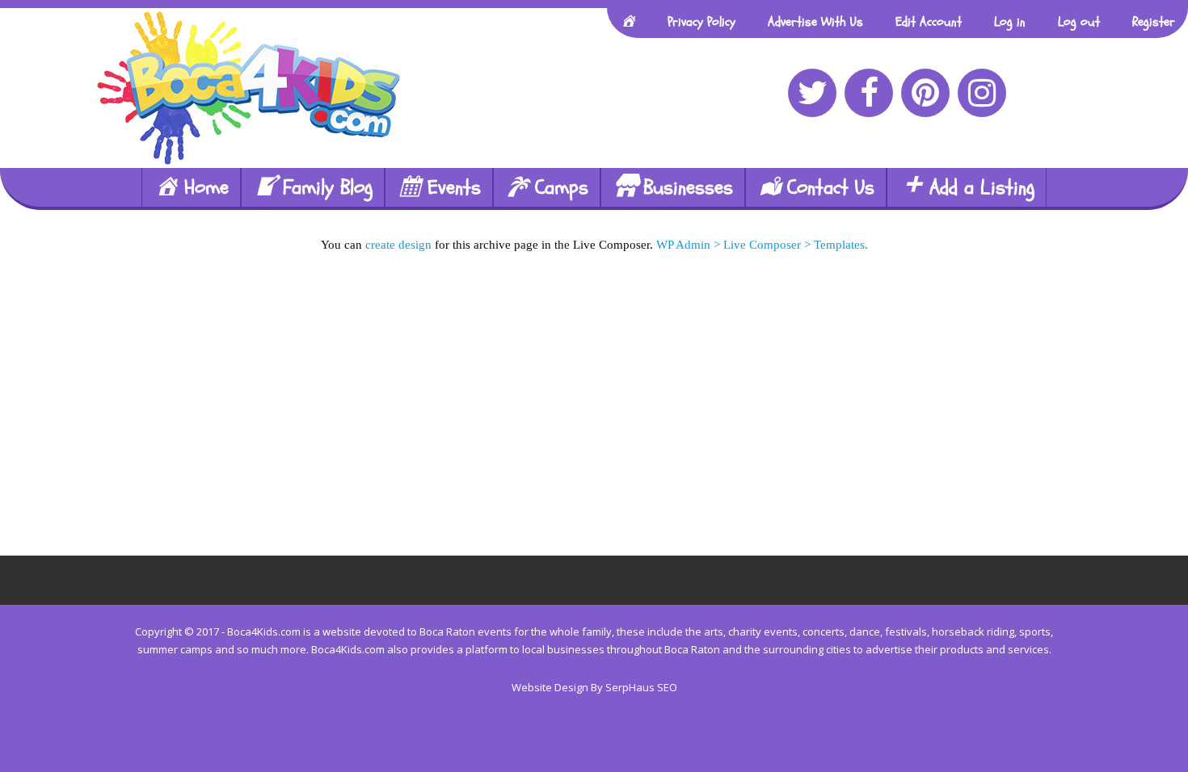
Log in (1010, 22)
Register (1153, 22)
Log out (1079, 22)
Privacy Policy (701, 22)
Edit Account (928, 22)
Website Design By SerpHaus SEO (594, 687)
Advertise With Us (815, 22)
